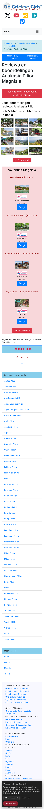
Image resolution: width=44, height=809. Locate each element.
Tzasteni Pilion (10, 622)
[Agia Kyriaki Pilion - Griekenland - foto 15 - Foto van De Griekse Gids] (21, 122)
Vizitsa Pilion (10, 628)
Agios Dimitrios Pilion (13, 404)
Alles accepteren (10, 803)
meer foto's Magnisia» (22, 160)
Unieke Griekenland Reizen (17, 688)
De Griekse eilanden (14, 719)
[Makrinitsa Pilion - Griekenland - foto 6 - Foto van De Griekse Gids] (21, 150)
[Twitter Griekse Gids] (7, 15)
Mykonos (9, 761)
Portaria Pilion (10, 605)
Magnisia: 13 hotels (32, 57)
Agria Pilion (9, 421)
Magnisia (31, 43)
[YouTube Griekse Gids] (16, 15)
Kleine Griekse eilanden (15, 728)
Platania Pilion (10, 599)
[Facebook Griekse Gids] (34, 15)
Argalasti (8, 432)
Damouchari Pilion (12, 455)
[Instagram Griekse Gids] (25, 15)
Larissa (7, 662)
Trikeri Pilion (9, 610)
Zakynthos (10, 773)
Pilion (6, 587)
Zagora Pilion (10, 639)
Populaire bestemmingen (16, 722)
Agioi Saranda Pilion (13, 398)
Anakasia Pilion (10, 46)
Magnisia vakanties (22, 330)
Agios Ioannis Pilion (12, 415)
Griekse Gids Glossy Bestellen (18, 711)
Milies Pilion (9, 553)
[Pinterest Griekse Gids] (22, 21)
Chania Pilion (10, 438)
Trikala (7, 674)
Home (7, 31)
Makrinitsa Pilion (11, 547)
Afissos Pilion (10, 386)
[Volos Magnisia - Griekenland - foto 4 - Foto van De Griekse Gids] (7, 150)
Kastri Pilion (9, 501)
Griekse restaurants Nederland (18, 778)
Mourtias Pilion (10, 570)
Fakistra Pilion (10, 467)
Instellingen (26, 798)
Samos (8, 770)
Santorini (9, 764)
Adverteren (10, 714)
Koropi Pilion (9, 519)
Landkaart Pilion (11, 536)
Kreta (7, 756)
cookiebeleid (15, 793)
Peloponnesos (11, 736)
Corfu (8, 753)
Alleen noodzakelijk (11, 798)
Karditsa (7, 656)
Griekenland (9, 43)
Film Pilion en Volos (12, 473)
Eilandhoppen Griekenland (17, 691)
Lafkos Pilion (10, 524)
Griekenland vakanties (15, 697)
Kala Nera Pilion (11, 484)
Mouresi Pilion (10, 564)
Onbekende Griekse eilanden (18, 725)
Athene (8, 750)
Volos (6, 633)
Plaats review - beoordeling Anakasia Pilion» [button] (22, 93)
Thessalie (21, 43)
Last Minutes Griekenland (16, 702)
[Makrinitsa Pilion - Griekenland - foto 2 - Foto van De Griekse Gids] (21, 141)
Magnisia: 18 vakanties (12, 57)
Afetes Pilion (9, 381)
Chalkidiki (9, 742)
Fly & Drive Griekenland (15, 699)
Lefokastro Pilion (11, 542)
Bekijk (22, 207)
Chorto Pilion (10, 450)
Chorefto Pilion (11, 444)
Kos (7, 759)
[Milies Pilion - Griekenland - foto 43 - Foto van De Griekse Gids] (35, 122)
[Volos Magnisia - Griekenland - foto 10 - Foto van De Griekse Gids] (21, 132)
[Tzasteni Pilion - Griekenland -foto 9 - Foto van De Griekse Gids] (35, 141)
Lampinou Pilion (11, 530)
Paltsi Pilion (9, 582)
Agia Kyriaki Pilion (12, 392)
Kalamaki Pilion (11, 490)
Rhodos (8, 767)
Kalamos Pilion (10, 496)
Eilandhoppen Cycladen (15, 694)
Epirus (8, 739)
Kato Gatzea (9, 513)
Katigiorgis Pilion (11, 507)
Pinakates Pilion (11, 593)
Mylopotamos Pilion (13, 576)
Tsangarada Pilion (12, 616)
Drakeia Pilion (10, 461)
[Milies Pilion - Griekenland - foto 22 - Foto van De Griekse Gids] (35, 132)
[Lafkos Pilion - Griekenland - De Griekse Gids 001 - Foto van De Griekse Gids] (7, 122)
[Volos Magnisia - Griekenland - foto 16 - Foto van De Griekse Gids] (35, 150)
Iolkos (7, 478)
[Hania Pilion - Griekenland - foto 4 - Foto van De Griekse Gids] (7, 141)
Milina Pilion (9, 559)
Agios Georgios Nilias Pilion (16, 409)
